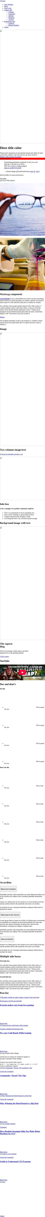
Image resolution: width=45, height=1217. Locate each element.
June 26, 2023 (34, 171)
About (6, 27)
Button (2, 317)
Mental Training (13, 25)
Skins (6, 6)
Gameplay (11, 14)
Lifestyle (11, 23)
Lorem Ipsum (5, 299)
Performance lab (9, 21)
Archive (11, 19)
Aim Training (8, 4)
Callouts (11, 12)
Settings (11, 16)
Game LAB (8, 10)
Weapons (11, 18)
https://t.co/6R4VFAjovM (12, 168)
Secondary (17, 157)
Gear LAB (7, 8)
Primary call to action (7, 157)
